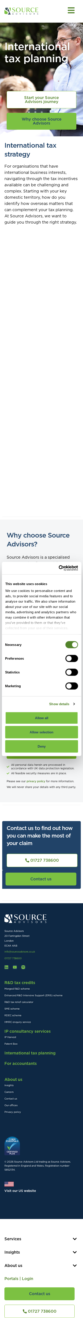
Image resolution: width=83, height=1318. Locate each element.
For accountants (20, 1063)
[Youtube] (15, 967)
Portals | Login (18, 1278)
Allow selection (41, 732)
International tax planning (30, 1053)
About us (13, 1079)
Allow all (41, 718)
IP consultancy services (27, 1031)
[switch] (71, 658)
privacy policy (36, 781)
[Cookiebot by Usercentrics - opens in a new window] (59, 568)
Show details (59, 704)
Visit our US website (20, 1191)
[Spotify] (23, 967)
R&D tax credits (19, 982)
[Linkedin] (6, 967)
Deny (42, 746)
